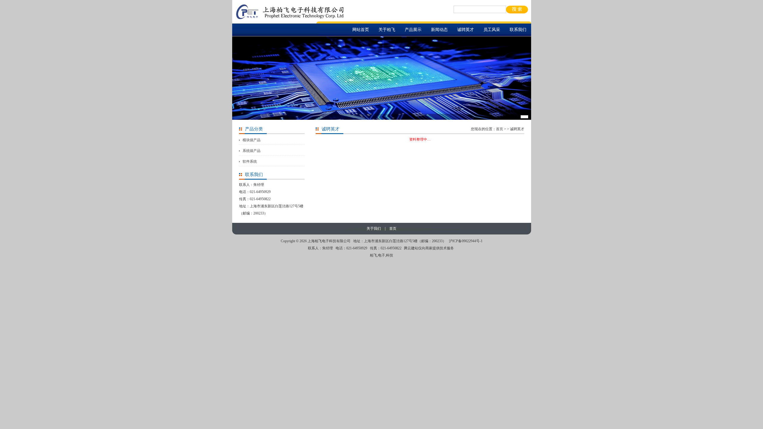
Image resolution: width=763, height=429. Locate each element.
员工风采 (491, 29)
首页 (499, 129)
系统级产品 (251, 151)
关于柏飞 (387, 29)
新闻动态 (439, 29)
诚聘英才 (465, 29)
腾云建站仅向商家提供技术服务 (429, 248)
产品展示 (413, 29)
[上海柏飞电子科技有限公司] (290, 19)
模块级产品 (251, 140)
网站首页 (360, 29)
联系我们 (518, 29)
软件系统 (250, 161)
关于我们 (374, 228)
